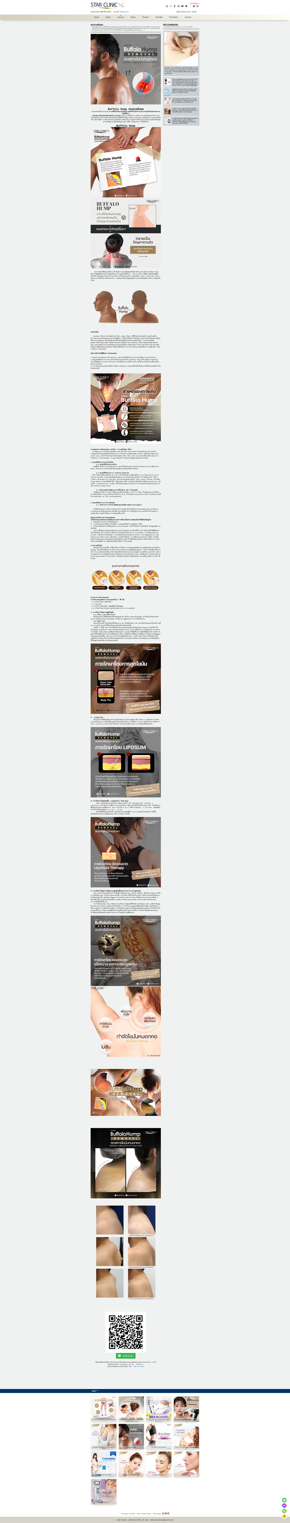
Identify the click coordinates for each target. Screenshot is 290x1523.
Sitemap (157, 1514)
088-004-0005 (138, 1366)
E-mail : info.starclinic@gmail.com (158, 1520)
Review (145, 17)
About (108, 17)
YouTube (158, 17)
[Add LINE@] (186, 6)
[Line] (284, 1500)
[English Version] (197, 6)
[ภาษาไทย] (194, 6)
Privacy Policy (128, 1514)
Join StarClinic (144, 1514)
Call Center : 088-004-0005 (129, 1520)
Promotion (173, 17)
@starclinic (124, 12)
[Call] (284, 1510)
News (133, 17)
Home (96, 17)
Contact (188, 17)
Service (120, 17)
